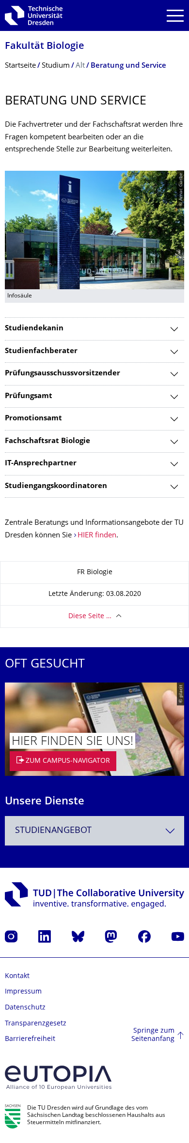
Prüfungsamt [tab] (28, 396)
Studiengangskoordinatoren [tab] (56, 486)
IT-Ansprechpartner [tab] (41, 463)
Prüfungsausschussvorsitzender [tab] (62, 373)
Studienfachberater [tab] (41, 351)
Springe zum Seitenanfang (152, 1035)
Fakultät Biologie (44, 46)
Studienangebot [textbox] (53, 831)
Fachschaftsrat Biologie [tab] (47, 441)
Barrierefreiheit (30, 1039)
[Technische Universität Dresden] (34, 15)
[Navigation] (175, 16)
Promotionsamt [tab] (33, 418)
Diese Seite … (89, 616)
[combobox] (94, 831)
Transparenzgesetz (35, 1024)
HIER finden (97, 535)
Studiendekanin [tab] (34, 328)
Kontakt (17, 976)
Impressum (23, 992)
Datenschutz (25, 1008)
